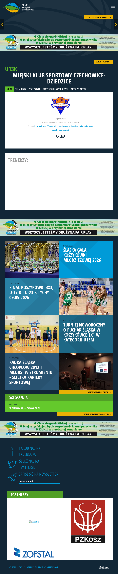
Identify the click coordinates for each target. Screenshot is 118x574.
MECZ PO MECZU (78, 89)
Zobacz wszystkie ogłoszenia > (97, 414)
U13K (11, 69)
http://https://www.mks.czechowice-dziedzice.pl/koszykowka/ (63, 126)
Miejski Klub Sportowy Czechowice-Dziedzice (59, 78)
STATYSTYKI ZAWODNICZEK (55, 89)
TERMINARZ (20, 89)
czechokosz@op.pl (60, 130)
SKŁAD (9, 89)
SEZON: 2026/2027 (103, 61)
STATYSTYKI (34, 89)
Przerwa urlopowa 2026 (24, 406)
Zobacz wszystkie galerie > (98, 392)
